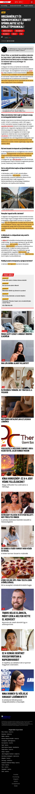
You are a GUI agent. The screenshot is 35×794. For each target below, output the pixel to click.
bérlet (14, 34)
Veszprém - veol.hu (6, 769)
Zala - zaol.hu (5, 771)
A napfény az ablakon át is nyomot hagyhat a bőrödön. (16, 664)
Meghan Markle (28, 6)
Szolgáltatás (16, 783)
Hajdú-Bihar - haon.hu (7, 749)
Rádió (16, 786)
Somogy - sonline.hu (7, 760)
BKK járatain (17, 159)
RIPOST (3, 9)
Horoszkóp (4, 6)
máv (21, 34)
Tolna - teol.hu (5, 765)
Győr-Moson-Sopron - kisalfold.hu (10, 747)
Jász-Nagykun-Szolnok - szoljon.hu (11, 754)
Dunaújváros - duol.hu (7, 743)
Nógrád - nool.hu (6, 758)
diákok (4, 240)
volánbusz (6, 34)
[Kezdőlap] (5, 2)
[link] (4, 331)
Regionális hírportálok (16, 730)
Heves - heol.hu (5, 751)
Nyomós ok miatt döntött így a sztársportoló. (14, 623)
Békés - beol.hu (5, 736)
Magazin (16, 779)
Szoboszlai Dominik (15, 6)
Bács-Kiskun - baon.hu (7, 732)
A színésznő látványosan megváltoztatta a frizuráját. (13, 701)
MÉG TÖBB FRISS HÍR (7, 305)
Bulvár (16, 781)
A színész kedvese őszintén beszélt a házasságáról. (16, 521)
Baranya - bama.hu (7, 734)
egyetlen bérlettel (7, 126)
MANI (8, 9)
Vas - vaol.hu (5, 767)
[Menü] (31, 2)
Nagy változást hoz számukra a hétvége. (15, 486)
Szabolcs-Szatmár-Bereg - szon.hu (11, 762)
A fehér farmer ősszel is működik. (14, 554)
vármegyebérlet (7, 31)
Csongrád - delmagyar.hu (8, 740)
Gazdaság (16, 777)
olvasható (4, 136)
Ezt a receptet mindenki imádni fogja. (16, 585)
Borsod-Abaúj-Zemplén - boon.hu (10, 738)
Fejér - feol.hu (5, 745)
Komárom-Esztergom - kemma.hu (10, 756)
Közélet (16, 774)
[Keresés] (27, 2)
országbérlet (19, 31)
